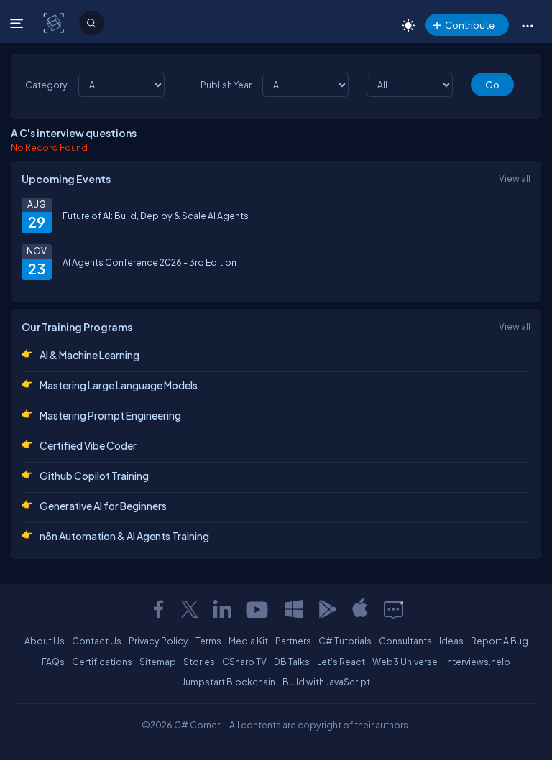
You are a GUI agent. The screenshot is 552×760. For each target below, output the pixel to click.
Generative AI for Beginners (103, 505)
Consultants (405, 641)
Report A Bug (499, 641)
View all (514, 178)
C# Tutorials (345, 641)
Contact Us (96, 641)
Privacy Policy (158, 641)
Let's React (341, 661)
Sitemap (157, 661)
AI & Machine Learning (89, 354)
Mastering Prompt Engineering (110, 415)
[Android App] (327, 609)
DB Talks (292, 661)
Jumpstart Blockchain (228, 681)
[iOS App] (360, 609)
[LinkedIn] (222, 609)
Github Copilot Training (94, 475)
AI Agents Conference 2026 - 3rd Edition (149, 262)
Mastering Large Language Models (119, 385)
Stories (199, 661)
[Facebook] (158, 609)
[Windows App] (294, 609)
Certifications (102, 661)
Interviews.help (477, 661)
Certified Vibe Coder (88, 445)
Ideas (451, 641)
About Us (44, 641)
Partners (293, 641)
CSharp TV (244, 661)
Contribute (469, 25)
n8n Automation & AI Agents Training (124, 535)
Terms (208, 641)
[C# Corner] (55, 22)
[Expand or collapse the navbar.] (18, 23)
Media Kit (248, 641)
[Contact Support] (393, 609)
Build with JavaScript (326, 681)
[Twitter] (189, 609)
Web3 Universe (405, 661)
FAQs (53, 661)
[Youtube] (258, 609)
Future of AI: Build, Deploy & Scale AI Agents (156, 215)
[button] (527, 25)
